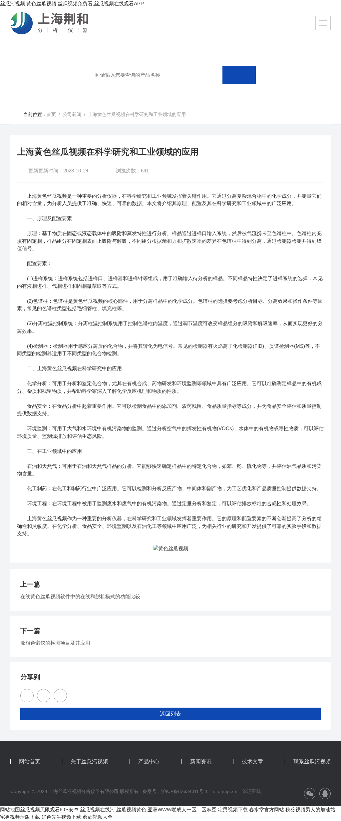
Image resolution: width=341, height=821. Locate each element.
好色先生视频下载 (61, 817)
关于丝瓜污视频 (89, 761)
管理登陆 (251, 791)
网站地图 (10, 809)
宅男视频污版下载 (20, 817)
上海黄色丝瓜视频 (47, 196)
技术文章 (252, 761)
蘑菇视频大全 (98, 817)
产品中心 (149, 761)
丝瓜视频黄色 (131, 809)
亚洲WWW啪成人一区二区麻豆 (182, 809)
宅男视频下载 (233, 809)
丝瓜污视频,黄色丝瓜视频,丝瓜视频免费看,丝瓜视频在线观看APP (72, 3)
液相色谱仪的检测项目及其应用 (55, 643)
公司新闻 (72, 114)
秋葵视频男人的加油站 (310, 809)
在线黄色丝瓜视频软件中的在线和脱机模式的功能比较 (80, 596)
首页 (51, 114)
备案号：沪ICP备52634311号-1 (175, 791)
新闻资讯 (200, 761)
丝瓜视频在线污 (97, 809)
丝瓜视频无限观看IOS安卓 (49, 809)
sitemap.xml (225, 791)
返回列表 (170, 714)
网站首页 (29, 761)
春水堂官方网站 (266, 809)
